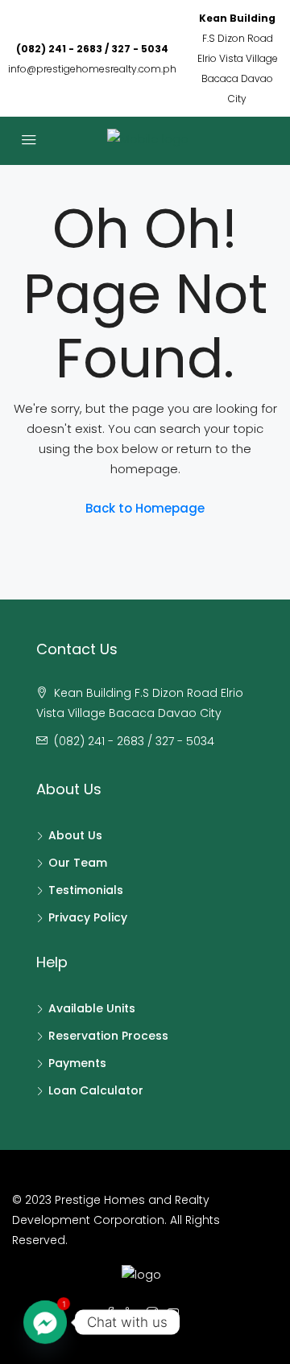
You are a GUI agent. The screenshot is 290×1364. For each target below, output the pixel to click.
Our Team (77, 863)
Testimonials (85, 890)
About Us (75, 835)
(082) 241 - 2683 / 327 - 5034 (92, 49)
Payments (77, 1063)
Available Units (91, 1008)
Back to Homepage (145, 508)
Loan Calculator (95, 1090)
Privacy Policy (87, 917)
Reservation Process (108, 1036)
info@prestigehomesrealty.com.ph (92, 69)
